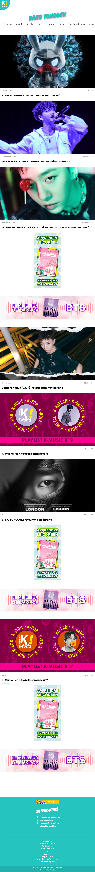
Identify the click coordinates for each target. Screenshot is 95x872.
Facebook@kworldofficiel (49, 823)
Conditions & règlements (47, 859)
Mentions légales (47, 862)
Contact (47, 854)
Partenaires (47, 846)
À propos (47, 841)
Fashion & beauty (77, 24)
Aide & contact (47, 849)
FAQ (47, 851)
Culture (41, 24)
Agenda (19, 24)
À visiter (30, 24)
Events (62, 24)
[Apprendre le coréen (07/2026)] (47, 260)
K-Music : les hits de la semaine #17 (25, 680)
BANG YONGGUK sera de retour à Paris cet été (31, 95)
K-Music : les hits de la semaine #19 (25, 454)
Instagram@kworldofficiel (50, 817)
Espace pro (47, 857)
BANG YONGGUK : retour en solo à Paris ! (27, 520)
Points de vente (47, 844)
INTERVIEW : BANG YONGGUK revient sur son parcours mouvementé (45, 227)
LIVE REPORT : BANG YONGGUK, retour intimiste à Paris (36, 161)
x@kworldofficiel (46, 820)
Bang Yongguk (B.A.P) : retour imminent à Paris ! (33, 388)
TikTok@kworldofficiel (48, 826)
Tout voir (8, 24)
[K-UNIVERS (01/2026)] (50, 307)
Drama (52, 24)
